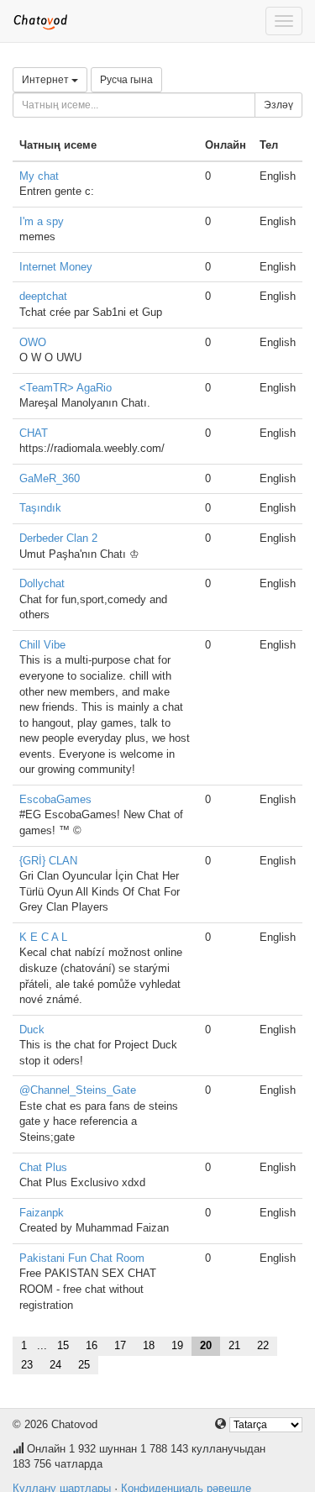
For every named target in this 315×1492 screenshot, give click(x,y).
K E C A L (43, 937)
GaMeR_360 (49, 478)
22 (263, 1345)
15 (63, 1345)
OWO (32, 342)
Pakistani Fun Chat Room (81, 1258)
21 (234, 1345)
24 (55, 1364)
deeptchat (43, 296)
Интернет (46, 80)
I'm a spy (41, 221)
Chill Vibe (42, 644)
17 (120, 1345)
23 (27, 1364)
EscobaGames (55, 799)
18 (149, 1345)
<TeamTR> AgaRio (65, 387)
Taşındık (40, 508)
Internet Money (55, 266)
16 (91, 1345)
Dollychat (42, 583)
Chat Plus (43, 1167)
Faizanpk (41, 1212)
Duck (32, 1029)
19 (177, 1345)
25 (84, 1364)
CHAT (33, 433)
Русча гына (126, 80)
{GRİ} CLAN (48, 860)
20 (206, 1345)
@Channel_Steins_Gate (77, 1090)
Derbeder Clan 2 (58, 538)
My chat (39, 176)
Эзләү (278, 105)
